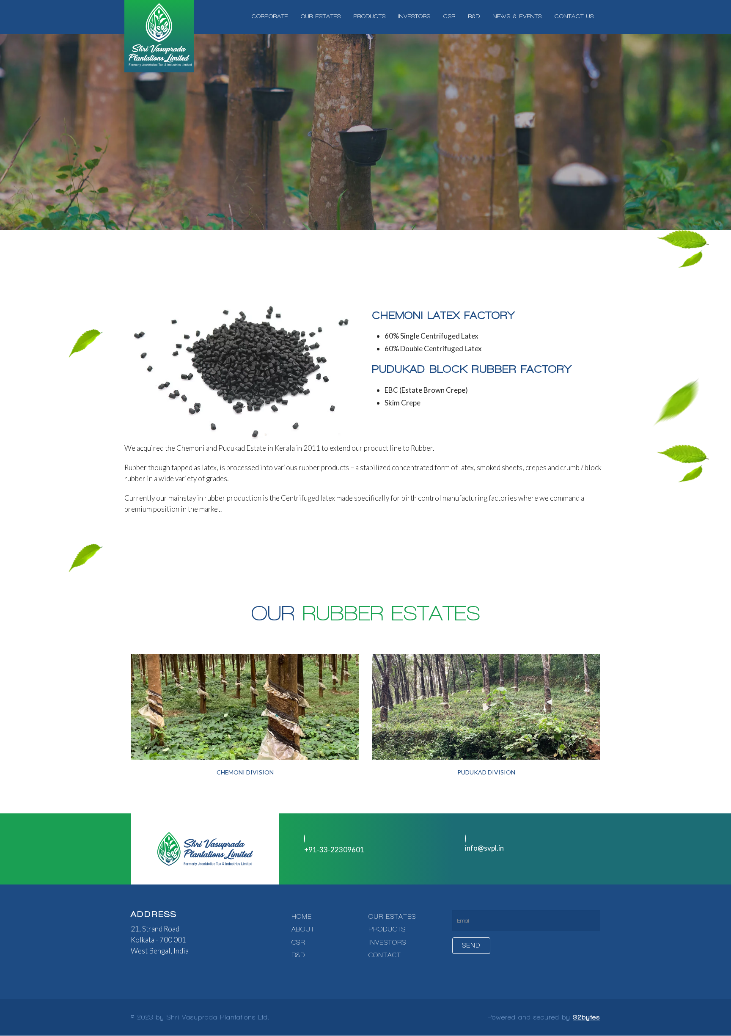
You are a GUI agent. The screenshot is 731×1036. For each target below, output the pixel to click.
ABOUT (303, 929)
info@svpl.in (484, 847)
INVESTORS (387, 942)
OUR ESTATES (392, 916)
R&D (298, 955)
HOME (301, 916)
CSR (298, 942)
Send (471, 945)
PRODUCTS (387, 929)
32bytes (586, 1017)
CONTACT (384, 955)
